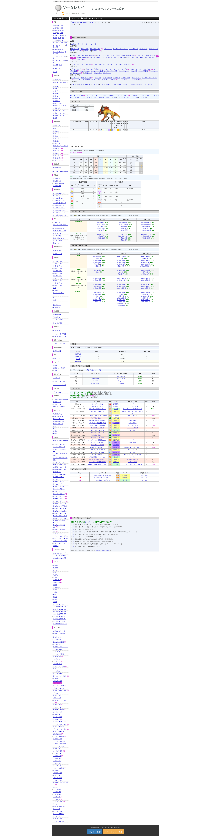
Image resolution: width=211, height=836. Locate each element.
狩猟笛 (55, 38)
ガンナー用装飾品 (58, 183)
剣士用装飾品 (57, 181)
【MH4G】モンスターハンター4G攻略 (81, 22)
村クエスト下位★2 (59, 481)
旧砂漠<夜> (56, 582)
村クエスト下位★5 (59, 489)
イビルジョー (108, 49)
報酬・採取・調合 (58, 238)
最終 (58, 25)
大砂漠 (55, 589)
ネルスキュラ (75, 78)
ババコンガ (116, 78)
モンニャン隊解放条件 (59, 474)
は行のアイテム (57, 276)
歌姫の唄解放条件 (58, 477)
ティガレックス (85, 71)
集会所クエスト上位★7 (60, 518)
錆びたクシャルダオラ (127, 55)
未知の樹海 (78, 361)
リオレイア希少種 (116, 84)
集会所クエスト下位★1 (60, 503)
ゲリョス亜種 (130, 57)
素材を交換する (57, 315)
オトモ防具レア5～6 (59, 210)
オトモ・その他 (57, 240)
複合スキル (56, 243)
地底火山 (55, 575)
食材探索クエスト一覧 (59, 467)
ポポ (114, 97)
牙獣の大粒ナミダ (123, 236)
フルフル (77, 79)
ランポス (135, 97)
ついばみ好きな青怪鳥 (97, 428)
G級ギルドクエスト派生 (94, 370)
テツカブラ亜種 (143, 71)
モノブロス (123, 79)
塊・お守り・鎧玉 (58, 293)
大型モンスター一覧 (77, 44)
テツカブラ (134, 71)
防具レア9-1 (56, 153)
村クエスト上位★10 (59, 501)
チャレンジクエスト (59, 543)
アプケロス (79, 95)
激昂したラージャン (85, 84)
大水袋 (121, 258)
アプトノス (90, 95)
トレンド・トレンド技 (59, 385)
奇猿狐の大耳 (124, 230)
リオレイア (95, 84)
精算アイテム (57, 307)
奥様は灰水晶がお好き (97, 445)
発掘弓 (55, 118)
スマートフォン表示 (113, 832)
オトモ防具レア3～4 (59, 208)
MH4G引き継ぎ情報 (59, 407)
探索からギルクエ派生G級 (61, 441)
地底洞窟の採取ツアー (97, 435)
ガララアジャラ (76, 55)
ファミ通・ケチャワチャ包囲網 (97, 415)
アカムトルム (75, 49)
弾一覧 (55, 72)
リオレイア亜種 (105, 84)
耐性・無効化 (57, 233)
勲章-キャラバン (58, 416)
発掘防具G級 (57, 167)
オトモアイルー (57, 404)
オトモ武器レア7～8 (59, 200)
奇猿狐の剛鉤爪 (145, 260)
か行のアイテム (57, 266)
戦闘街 (55, 602)
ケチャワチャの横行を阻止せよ (97, 440)
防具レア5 (56, 138)
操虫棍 (55, 49)
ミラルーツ (112, 79)
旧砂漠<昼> (56, 580)
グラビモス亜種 (150, 55)
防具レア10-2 (57, 160)
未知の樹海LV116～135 (60, 621)
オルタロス (104, 95)
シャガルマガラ (99, 64)
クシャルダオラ (115, 55)
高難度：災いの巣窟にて (97, 447)
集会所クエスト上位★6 (60, 516)
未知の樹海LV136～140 (60, 624)
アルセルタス (84, 49)
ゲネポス (141, 95)
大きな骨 (100, 226)
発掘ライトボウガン (59, 113)
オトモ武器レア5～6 (59, 198)
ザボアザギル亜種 (86, 64)
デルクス (101, 97)
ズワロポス (94, 97)
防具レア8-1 (56, 148)
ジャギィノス (78, 97)
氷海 (54, 572)
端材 (54, 300)
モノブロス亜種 (134, 79)
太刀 (54, 28)
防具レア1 (56, 129)
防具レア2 (56, 131)
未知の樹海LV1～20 (59, 604)
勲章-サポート (57, 426)
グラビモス (141, 55)
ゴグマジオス (79, 59)
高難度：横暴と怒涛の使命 (97, 425)
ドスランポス (107, 73)
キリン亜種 (106, 55)
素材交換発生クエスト (59, 464)
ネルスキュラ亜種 (86, 78)
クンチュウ (134, 95)
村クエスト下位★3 (59, 484)
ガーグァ (111, 95)
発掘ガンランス (57, 103)
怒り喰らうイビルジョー (120, 49)
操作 (61, 25)
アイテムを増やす (58, 319)
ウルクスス (87, 51)
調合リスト (56, 358)
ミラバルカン (104, 79)
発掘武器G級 (57, 79)
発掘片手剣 (56, 91)
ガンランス (56, 42)
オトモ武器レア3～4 (59, 195)
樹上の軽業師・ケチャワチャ (102, 478)
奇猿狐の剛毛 (123, 222)
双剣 (54, 33)
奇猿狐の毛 (100, 222)
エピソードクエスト (59, 533)
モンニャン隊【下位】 (59, 334)
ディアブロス (146, 69)
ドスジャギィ (98, 73)
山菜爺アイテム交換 (59, 343)
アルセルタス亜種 (95, 49)
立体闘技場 (116, 404)
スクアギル (86, 97)
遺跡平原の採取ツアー (97, 418)
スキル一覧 (56, 222)
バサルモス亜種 (107, 78)
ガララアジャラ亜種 (88, 55)
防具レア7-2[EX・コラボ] (60, 146)
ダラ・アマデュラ (107, 69)
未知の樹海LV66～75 (59, 611)
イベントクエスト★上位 (60, 538)
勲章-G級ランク (58, 414)
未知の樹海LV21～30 (59, 607)
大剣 (54, 25)
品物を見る (56, 317)
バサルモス (98, 78)
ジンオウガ (108, 64)
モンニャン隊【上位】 (59, 336)
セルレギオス (128, 64)
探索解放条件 (57, 472)
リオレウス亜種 (135, 84)
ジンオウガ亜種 (117, 64)
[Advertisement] (115, 30)
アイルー (72, 95)
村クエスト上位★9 (59, 499)
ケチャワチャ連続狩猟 (97, 430)
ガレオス (124, 95)
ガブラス (118, 95)
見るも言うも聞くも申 (97, 411)
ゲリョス (122, 57)
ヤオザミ (126, 97)
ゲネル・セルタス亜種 (109, 57)
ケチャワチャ (95, 376)
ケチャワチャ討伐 (97, 404)
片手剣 (55, 30)
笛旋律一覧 (56, 68)
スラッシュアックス (59, 45)
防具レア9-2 (56, 155)
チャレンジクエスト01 (97, 406)
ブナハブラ (109, 97)
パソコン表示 (95, 832)
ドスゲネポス (88, 73)
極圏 (54, 594)
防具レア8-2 (56, 151)
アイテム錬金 (57, 351)
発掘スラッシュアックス (60, 106)
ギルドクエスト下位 (59, 444)
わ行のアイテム (57, 285)
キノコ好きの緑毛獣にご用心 (97, 462)
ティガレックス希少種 (110, 71)
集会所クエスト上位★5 (60, 513)
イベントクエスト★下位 (60, 536)
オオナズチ (95, 51)
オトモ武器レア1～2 (59, 193)
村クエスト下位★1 (59, 479)
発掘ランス (56, 101)
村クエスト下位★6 (59, 491)
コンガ (153, 95)
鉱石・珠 (55, 290)
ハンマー (55, 35)
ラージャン (74, 84)
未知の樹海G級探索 (59, 616)
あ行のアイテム (57, 263)
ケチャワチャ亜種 (82, 57)
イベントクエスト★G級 (60, 541)
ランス (55, 40)
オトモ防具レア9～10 (59, 215)
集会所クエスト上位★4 (60, 511)
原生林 (78, 359)
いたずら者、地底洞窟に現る (97, 423)
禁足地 (55, 599)
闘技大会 (55, 546)
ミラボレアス (95, 79)
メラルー (120, 97)
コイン (55, 302)
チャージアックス (58, 52)
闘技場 (55, 585)
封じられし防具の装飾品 (60, 171)
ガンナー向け (57, 236)
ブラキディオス (136, 78)
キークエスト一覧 (58, 462)
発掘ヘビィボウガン (59, 115)
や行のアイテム (57, 280)
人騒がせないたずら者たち (97, 449)
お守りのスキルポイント (60, 225)
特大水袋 (145, 258)
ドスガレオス (77, 73)
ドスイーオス (57, 753)
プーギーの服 (57, 392)
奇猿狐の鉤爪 (97, 260)
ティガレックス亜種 (97, 71)
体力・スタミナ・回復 (59, 231)
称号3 (55, 433)
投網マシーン (57, 330)
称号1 (55, 428)
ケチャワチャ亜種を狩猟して (97, 459)
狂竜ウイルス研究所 (59, 368)
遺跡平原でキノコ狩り (97, 437)
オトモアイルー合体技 (59, 381)
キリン (99, 55)
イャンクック (143, 49)
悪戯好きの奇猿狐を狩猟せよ (97, 420)
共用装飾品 (56, 178)
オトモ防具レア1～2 (59, 205)
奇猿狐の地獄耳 (146, 230)
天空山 (55, 577)
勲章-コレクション (58, 419)
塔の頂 (55, 597)
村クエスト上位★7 (59, 494)
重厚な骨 (146, 228)
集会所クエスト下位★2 (60, 506)
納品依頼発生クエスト (59, 469)
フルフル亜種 (86, 79)
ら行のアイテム (57, 283)
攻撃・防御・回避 (58, 228)
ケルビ (147, 95)
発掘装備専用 (57, 186)
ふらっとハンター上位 (59, 555)
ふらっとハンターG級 (59, 558)
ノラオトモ (56, 378)
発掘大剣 (55, 86)
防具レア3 (56, 133)
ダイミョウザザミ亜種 (92, 69)
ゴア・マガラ (140, 57)
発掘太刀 (55, 88)
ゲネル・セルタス (96, 57)
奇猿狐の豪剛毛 (146, 222)
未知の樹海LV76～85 (59, 614)
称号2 (55, 431)
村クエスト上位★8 (59, 496)
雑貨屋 (55, 365)
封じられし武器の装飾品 (60, 83)
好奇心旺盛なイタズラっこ (97, 457)
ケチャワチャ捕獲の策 (97, 442)
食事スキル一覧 (57, 254)
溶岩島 (55, 592)
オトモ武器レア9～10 (59, 203)
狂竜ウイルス (57, 402)
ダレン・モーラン (136, 69)
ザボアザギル (75, 64)
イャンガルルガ (133, 49)
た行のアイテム (57, 271)
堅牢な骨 (123, 228)
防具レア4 (56, 136)
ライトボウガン (57, 56)
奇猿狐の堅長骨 (123, 224)
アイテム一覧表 (57, 261)
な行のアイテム (57, 273)
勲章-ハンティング (58, 421)
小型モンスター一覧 (90, 44)
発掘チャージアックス (59, 110)
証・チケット (57, 305)
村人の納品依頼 (57, 323)
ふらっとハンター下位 (59, 553)
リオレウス (126, 84)
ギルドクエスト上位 (59, 447)
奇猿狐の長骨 (101, 224)
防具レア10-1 (57, 158)
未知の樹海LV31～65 (59, 609)
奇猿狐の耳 (101, 230)
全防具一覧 (56, 125)
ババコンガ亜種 (125, 78)
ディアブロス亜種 (58, 736)
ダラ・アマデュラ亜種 (120, 69)
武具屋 (55, 370)
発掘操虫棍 (56, 108)
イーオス (97, 95)
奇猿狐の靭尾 (146, 226)
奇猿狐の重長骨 (146, 224)
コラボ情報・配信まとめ (60, 399)
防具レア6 (56, 141)
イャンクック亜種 (132, 428)
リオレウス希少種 (146, 84)
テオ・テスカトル (124, 71)
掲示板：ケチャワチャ (103, 550)
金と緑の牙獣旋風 (97, 454)
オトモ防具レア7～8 (59, 213)
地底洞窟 (78, 356)
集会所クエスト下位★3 (60, 508)
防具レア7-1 (56, 143)
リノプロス (142, 97)
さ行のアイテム (57, 268)
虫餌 (54, 288)
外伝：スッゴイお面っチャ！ (97, 409)
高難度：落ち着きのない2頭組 (97, 464)
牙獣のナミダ (101, 234)
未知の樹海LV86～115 (59, 619)
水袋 (97, 258)
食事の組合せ (57, 250)
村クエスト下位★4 (59, 486)
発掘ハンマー (57, 96)
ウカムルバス (77, 51)
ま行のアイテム (57, 278)
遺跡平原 (78, 354)
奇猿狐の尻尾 (101, 228)
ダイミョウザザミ (76, 69)
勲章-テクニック (58, 424)
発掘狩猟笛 (56, 98)
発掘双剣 (55, 93)
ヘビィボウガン (57, 60)
